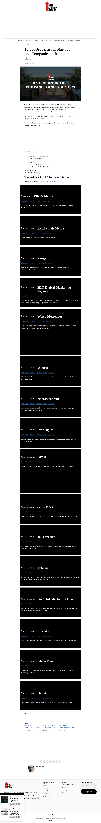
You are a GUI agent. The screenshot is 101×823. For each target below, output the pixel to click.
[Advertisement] (50, 24)
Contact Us (45, 791)
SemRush (52, 181)
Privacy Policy (46, 796)
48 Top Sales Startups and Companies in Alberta (13, 799)
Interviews (64, 787)
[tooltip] (41, 761)
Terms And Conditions (48, 793)
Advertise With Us (47, 788)
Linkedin (51, 201)
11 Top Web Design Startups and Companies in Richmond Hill (49, 727)
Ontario (26, 44)
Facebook (44, 201)
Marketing (64, 790)
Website (32, 201)
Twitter (38, 201)
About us (45, 785)
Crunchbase (41, 181)
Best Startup (40, 766)
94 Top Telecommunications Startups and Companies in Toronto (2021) (15, 811)
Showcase (64, 793)
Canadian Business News (68, 784)
